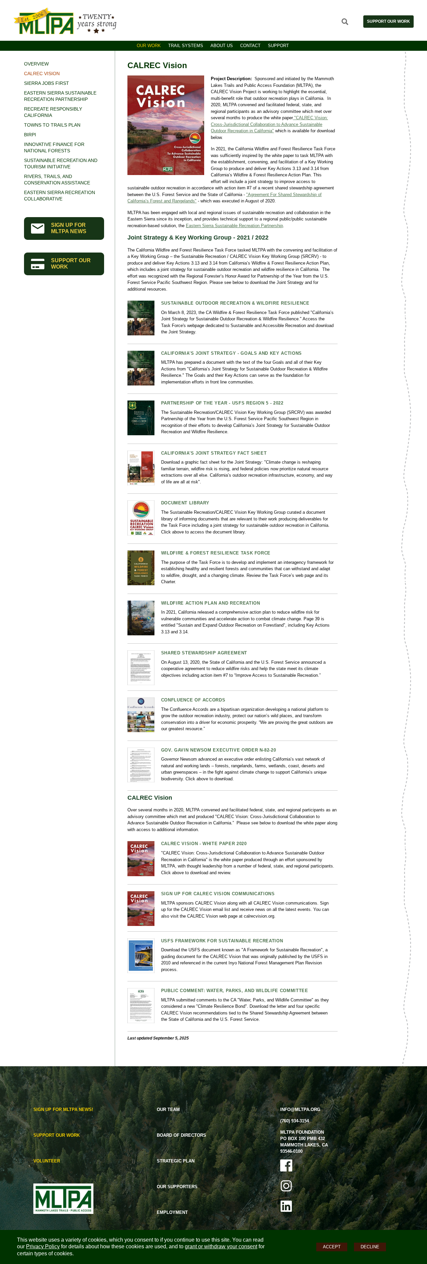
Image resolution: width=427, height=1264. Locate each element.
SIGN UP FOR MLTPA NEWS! (63, 1109)
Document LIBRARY (185, 502)
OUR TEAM (168, 1109)
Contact (250, 45)
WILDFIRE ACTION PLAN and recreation (210, 603)
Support (278, 45)
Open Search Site (345, 21)
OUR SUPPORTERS (177, 1186)
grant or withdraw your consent (221, 1246)
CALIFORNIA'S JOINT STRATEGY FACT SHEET (214, 453)
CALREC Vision (42, 73)
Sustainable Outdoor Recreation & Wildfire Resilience (235, 303)
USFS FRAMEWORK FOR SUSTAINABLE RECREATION (222, 940)
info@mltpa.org (300, 1109)
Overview (36, 63)
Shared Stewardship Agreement (204, 652)
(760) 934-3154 (294, 1120)
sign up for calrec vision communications (218, 893)
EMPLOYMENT (172, 1212)
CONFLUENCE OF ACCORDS (193, 699)
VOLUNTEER (46, 1160)
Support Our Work (388, 21)
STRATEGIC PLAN (175, 1160)
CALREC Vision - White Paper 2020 (204, 843)
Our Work (149, 45)
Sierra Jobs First (46, 83)
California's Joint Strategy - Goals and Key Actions (231, 353)
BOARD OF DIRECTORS (181, 1135)
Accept (332, 1246)
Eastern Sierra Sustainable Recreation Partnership (234, 225)
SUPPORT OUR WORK (71, 264)
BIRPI (30, 134)
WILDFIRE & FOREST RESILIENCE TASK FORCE (216, 553)
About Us (221, 45)
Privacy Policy (43, 1246)
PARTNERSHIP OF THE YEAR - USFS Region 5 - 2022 (222, 403)
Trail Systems (185, 45)
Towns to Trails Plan (52, 125)
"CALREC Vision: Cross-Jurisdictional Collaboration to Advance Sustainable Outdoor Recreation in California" (269, 124)
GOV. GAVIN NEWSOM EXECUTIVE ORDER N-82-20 (218, 750)
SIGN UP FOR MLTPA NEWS (68, 228)
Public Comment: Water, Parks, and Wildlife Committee (234, 990)
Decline (370, 1246)
